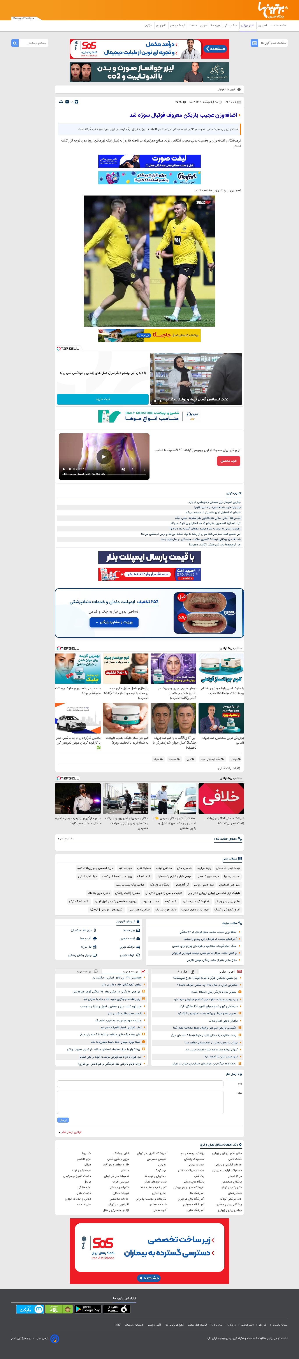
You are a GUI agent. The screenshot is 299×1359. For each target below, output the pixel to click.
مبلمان (125, 1170)
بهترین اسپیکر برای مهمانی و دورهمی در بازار (215, 502)
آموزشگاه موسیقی (193, 1204)
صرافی (87, 1164)
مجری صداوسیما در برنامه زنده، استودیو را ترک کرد (207, 1013)
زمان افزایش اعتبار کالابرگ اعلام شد (120, 1027)
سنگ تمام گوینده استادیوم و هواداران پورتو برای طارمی (204, 946)
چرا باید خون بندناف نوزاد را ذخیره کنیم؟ (217, 507)
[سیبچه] (116, 1310)
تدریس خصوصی (157, 1159)
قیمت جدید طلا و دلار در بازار (124, 1013)
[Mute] (161, 401)
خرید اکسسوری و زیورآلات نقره (95, 868)
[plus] (76, 102)
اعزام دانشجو (84, 1159)
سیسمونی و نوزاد (81, 1170)
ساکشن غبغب (164, 868)
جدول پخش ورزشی (79, 955)
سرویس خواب (120, 1181)
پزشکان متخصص (232, 1181)
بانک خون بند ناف (165, 909)
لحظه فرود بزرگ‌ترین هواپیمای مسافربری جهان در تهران (204, 1064)
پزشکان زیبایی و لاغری (229, 1204)
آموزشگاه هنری (195, 1210)
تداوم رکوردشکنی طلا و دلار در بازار (121, 984)
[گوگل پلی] (88, 1310)
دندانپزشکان (235, 1193)
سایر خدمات (84, 1204)
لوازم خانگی (84, 1187)
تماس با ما (217, 1325)
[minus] (67, 102)
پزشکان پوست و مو (192, 1153)
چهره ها (216, 25)
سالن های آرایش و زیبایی (227, 1153)
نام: (240, 1083)
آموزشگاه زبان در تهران (191, 1199)
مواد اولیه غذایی (87, 876)
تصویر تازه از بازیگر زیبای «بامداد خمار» (213, 992)
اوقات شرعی (127, 955)
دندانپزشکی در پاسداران (196, 901)
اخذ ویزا (86, 1153)
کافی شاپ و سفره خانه (154, 1187)
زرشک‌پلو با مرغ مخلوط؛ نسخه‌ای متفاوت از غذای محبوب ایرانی (103, 1049)
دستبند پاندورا (232, 876)
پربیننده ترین (130, 971)
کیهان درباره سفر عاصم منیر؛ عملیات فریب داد (211, 1050)
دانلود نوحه (171, 901)
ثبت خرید (103, 399)
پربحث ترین (84, 971)
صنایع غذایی (159, 1193)
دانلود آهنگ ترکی (79, 901)
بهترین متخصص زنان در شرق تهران (115, 901)
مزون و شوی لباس (118, 1159)
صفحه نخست (279, 25)
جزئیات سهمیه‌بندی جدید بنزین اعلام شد (118, 1020)
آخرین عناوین (227, 971)
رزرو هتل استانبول (229, 884)
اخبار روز (263, 25)
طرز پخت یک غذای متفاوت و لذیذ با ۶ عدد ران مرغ (110, 1034)
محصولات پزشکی (194, 1159)
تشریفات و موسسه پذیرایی (151, 1199)
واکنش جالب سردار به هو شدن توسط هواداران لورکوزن (204, 953)
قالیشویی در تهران (118, 1204)
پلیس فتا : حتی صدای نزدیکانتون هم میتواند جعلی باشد (208, 518)
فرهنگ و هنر (178, 25)
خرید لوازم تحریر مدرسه (195, 909)
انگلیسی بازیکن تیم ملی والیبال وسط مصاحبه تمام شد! (204, 1028)
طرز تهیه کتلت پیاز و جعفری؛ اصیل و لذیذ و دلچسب (110, 1006)
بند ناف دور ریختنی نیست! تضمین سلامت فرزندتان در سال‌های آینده (201, 539)
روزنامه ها (129, 930)
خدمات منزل (84, 1193)
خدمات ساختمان (119, 1199)
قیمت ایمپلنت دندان (228, 868)
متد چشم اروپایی (204, 884)
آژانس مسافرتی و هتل (116, 1210)
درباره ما (231, 1325)
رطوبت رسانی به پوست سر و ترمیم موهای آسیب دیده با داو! (205, 529)
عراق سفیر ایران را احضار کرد (221, 1057)
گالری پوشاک (121, 1153)
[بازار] (59, 1310)
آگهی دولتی (154, 1325)
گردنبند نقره (125, 868)
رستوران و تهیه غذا (155, 1176)
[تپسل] (58, 348)
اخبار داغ (183, 971)
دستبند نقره (144, 868)
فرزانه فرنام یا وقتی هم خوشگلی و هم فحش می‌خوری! (109, 1064)
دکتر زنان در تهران (231, 1187)
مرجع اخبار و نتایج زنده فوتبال (174, 876)
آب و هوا (85, 938)
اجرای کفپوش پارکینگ (227, 909)
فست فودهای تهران (155, 1181)
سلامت (193, 25)
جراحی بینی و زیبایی (230, 1210)
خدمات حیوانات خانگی (191, 1170)
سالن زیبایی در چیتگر (227, 901)
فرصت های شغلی (197, 1325)
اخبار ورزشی (248, 25)
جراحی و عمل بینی (139, 909)
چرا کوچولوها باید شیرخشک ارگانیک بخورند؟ (215, 545)
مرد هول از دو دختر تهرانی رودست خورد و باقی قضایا (110, 1057)
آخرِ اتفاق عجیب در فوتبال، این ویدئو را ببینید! (210, 939)
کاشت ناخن (235, 1159)
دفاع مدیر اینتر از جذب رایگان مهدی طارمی (211, 960)
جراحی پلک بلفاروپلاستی (130, 884)
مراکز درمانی (234, 1176)
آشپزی (204, 25)
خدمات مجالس (158, 1204)
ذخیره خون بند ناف (99, 893)
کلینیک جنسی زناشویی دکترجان (163, 893)
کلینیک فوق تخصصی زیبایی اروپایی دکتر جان (214, 893)
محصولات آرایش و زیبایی (227, 1170)
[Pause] (154, 401)
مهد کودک (161, 1170)
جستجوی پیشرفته (134, 1325)
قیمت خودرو (127, 938)
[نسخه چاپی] (61, 102)
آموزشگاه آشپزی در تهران (152, 1153)
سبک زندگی (231, 25)
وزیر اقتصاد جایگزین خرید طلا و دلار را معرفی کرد (111, 999)
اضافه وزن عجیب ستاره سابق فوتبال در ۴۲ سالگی (208, 932)
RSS (117, 1325)
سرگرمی (148, 25)
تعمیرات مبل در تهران (116, 1176)
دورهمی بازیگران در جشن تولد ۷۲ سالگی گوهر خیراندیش (106, 991)
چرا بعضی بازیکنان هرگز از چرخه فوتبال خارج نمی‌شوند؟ (205, 978)
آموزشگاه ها (197, 1193)
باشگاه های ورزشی (193, 1181)
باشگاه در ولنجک (159, 884)
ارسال (63, 1120)
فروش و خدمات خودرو (78, 1199)
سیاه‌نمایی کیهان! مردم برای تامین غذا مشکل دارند (209, 1006)
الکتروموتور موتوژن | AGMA (106, 909)
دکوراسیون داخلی (119, 1187)
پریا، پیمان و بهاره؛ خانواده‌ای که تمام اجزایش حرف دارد (206, 999)
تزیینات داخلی (121, 1193)
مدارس (162, 1164)
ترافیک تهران (127, 947)
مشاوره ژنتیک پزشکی (127, 893)
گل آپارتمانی (182, 884)
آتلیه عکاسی (160, 1210)
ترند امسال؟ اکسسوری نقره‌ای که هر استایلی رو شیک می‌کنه (206, 523)
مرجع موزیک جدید (208, 876)
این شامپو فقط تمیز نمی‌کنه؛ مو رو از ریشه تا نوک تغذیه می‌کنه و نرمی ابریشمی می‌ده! (191, 534)
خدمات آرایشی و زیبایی (228, 1164)
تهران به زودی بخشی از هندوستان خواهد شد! (211, 1043)
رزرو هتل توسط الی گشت (117, 876)
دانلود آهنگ (144, 876)
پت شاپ (199, 1176)
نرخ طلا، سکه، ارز (81, 930)
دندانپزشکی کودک (231, 1199)
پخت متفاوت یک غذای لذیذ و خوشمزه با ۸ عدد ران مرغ (203, 1035)
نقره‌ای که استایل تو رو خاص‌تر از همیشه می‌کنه (213, 512)
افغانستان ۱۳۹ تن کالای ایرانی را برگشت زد (116, 977)
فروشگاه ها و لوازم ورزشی (188, 1187)
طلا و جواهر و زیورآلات (116, 1164)
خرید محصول (228, 461)
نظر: (239, 1093)
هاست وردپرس (150, 901)
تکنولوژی (161, 25)
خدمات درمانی (196, 1164)
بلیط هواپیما (204, 868)
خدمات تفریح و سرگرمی (77, 1176)
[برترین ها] (271, 10)
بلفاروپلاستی (184, 868)
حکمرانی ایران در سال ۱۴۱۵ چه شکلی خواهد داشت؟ (207, 985)
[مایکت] (30, 1310)
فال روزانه (86, 947)
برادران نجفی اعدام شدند (223, 1021)
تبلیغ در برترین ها (174, 1325)
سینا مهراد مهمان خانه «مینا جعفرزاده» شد (115, 1042)
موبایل (87, 1181)
